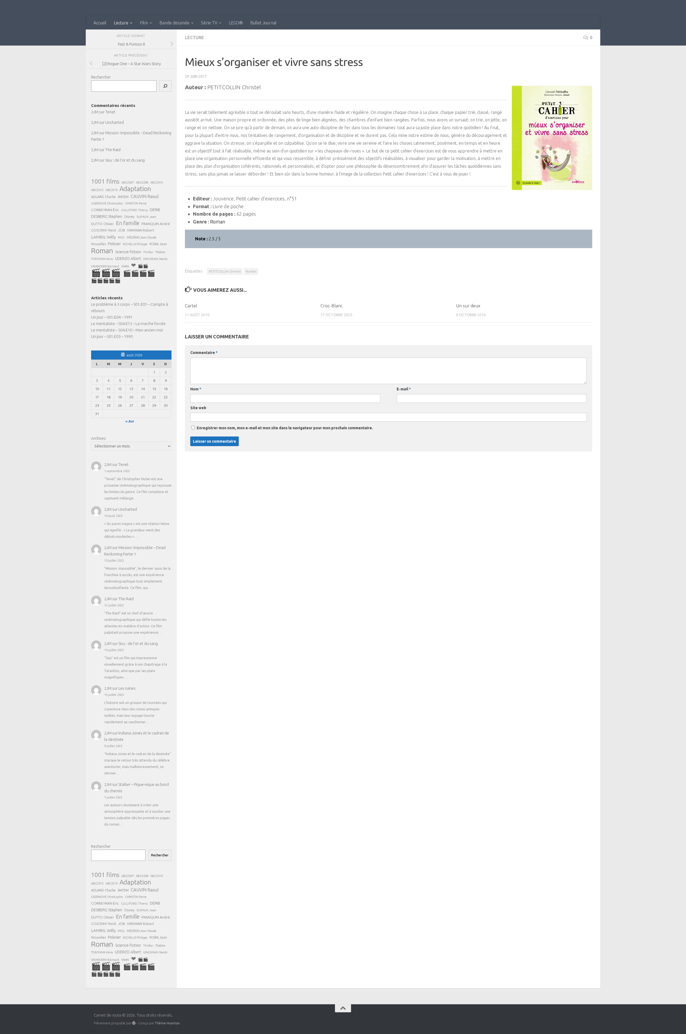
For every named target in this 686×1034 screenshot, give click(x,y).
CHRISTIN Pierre (136, 203)
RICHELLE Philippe (135, 244)
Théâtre (160, 252)
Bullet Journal (263, 22)
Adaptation (135, 189)
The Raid (113, 149)
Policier (114, 243)
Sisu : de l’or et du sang (125, 160)
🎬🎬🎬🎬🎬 (106, 280)
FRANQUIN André (155, 224)
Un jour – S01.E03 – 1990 (112, 336)
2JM (94, 112)
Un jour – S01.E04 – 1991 (112, 317)
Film (144, 22)
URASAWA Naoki (155, 258)
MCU (121, 237)
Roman (251, 271)
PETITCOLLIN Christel (225, 271)
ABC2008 (142, 182)
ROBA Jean (158, 244)
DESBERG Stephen (106, 216)
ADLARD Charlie (103, 197)
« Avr (129, 421)
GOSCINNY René (103, 230)
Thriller (148, 252)
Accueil (100, 22)
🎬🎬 (143, 266)
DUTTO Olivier (102, 224)
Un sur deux (468, 305)
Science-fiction (128, 251)
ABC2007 (127, 182)
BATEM (123, 197)
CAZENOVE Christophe (107, 203)
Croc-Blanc (331, 305)
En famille (127, 223)
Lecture (121, 22)
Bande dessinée (174, 22)
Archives (98, 438)
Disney (129, 216)
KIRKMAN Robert (140, 230)
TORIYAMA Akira (102, 258)
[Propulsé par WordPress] (134, 1023)
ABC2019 (111, 190)
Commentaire (204, 352)
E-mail (404, 389)
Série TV (209, 22)
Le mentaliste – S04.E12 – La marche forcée (128, 323)
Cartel (191, 305)
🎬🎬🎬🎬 (139, 273)
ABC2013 (97, 190)
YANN (125, 266)
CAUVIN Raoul (145, 196)
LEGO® (236, 22)
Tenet (110, 112)
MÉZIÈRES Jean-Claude (141, 237)
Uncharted (114, 122)
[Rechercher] (165, 86)
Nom (195, 389)
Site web (198, 408)
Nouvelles (98, 244)
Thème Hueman (167, 1023)
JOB (121, 230)
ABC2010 (156, 182)
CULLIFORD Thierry (134, 210)
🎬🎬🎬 (106, 273)
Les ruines (127, 688)
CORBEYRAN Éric (105, 210)
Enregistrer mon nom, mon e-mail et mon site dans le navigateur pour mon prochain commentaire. (285, 428)
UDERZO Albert (128, 258)
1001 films (105, 181)
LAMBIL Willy (103, 236)
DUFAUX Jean (146, 216)
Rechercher (101, 77)
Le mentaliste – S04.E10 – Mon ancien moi (127, 330)
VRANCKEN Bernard (105, 266)
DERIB (155, 210)
